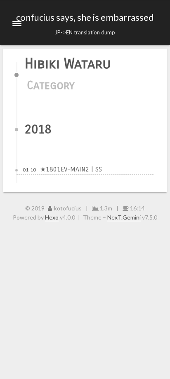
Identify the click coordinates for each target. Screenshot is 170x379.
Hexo (52, 217)
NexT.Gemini (124, 217)
